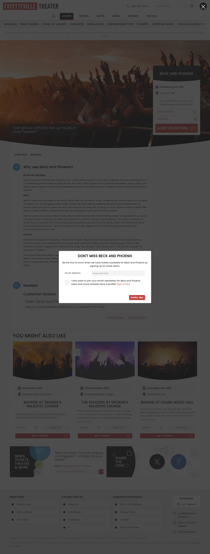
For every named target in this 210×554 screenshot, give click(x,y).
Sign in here (123, 284)
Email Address (73, 273)
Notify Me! (137, 297)
